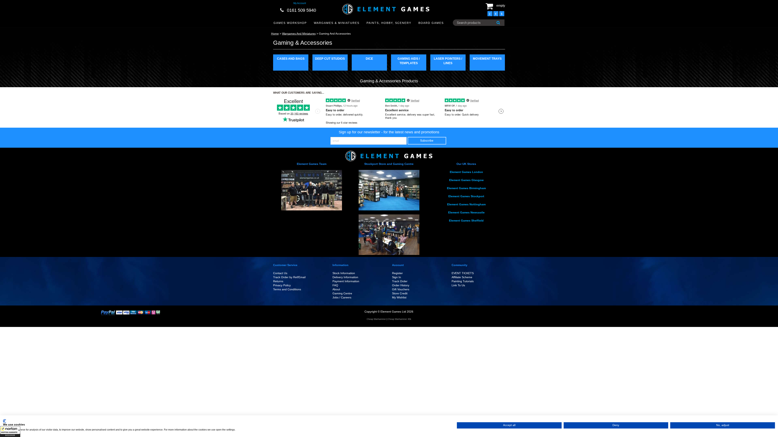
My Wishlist (399, 297)
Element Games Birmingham (466, 188)
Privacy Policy (282, 285)
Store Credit (399, 293)
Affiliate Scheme (462, 277)
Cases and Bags (291, 58)
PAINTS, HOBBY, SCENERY (389, 22)
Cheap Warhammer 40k (399, 319)
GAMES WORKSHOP (290, 22)
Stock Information (343, 273)
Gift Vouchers (400, 289)
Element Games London (466, 172)
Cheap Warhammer (376, 319)
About (336, 289)
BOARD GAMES (431, 22)
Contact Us (280, 273)
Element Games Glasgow (466, 180)
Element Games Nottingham (466, 204)
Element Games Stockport (466, 196)
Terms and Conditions (287, 289)
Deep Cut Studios (330, 58)
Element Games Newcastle (466, 212)
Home (275, 33)
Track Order (399, 281)
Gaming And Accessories (335, 33)
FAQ (335, 285)
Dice (369, 58)
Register (397, 273)
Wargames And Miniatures (299, 33)
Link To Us (458, 285)
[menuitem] (290, 23)
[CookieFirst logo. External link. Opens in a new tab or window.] (4, 421)
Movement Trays (487, 58)
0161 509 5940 (301, 10)
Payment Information (345, 281)
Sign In (396, 277)
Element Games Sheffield (466, 220)
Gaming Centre (342, 293)
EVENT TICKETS (463, 273)
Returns (278, 281)
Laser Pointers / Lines (448, 61)
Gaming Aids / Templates (409, 61)
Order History (400, 285)
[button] (10, 431)
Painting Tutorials (463, 281)
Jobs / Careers (341, 297)
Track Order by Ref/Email (289, 277)
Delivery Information (345, 277)
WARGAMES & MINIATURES (336, 22)
